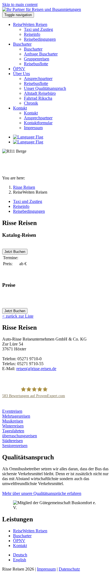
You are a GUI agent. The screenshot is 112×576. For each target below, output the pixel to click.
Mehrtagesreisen (16, 416)
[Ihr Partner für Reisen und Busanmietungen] (41, 9)
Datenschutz (69, 569)
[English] (28, 142)
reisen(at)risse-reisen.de (36, 368)
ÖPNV (19, 540)
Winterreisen (13, 426)
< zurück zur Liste (17, 316)
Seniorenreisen (14, 445)
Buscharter (22, 535)
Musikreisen (12, 421)
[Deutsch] (28, 137)
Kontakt (20, 545)
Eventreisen (12, 411)
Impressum (46, 569)
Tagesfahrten (13, 431)
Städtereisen (12, 440)
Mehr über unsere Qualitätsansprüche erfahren (41, 493)
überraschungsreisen (19, 435)
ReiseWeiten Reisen (30, 530)
